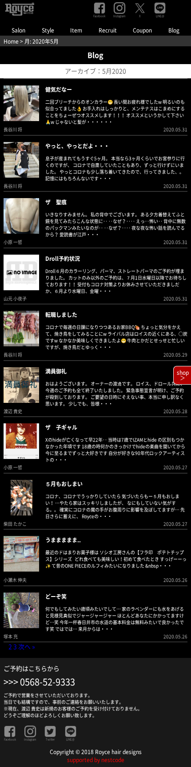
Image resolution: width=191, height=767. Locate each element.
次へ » (26, 647)
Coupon (142, 30)
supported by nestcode (95, 760)
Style (48, 30)
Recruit (108, 30)
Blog (173, 30)
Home (11, 41)
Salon (18, 30)
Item (76, 30)
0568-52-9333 (47, 682)
